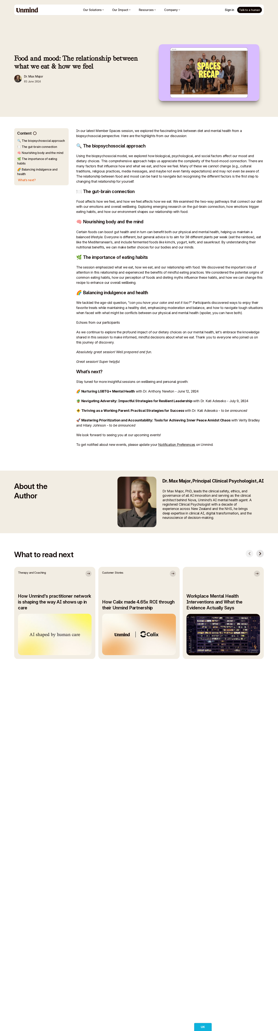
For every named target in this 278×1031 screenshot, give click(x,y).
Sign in (229, 10)
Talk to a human (249, 10)
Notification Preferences (176, 445)
